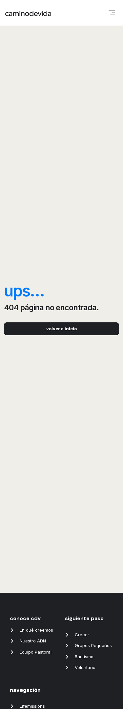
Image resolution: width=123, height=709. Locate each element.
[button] (112, 12)
